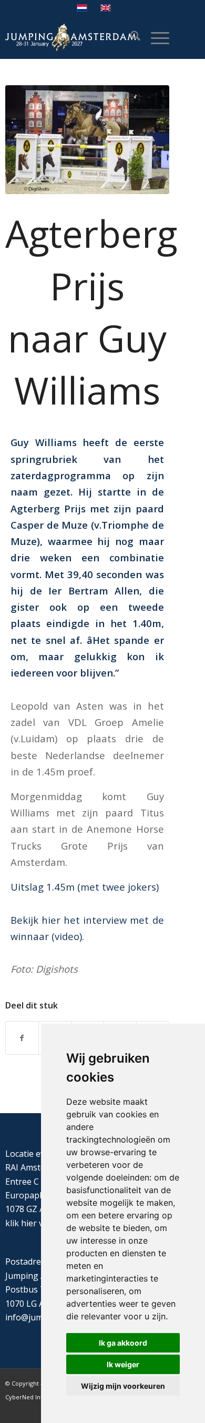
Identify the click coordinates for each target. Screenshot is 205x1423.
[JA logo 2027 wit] (70, 37)
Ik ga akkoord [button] (123, 1342)
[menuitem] (130, 37)
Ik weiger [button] (123, 1364)
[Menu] (154, 37)
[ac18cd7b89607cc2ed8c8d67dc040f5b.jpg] (87, 139)
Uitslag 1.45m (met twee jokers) (85, 886)
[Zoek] (130, 37)
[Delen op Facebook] (22, 1038)
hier (29, 1223)
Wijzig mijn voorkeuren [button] (123, 1385)
